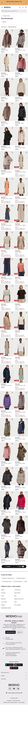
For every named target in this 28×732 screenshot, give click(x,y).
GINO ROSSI (17, 592)
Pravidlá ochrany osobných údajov (10, 702)
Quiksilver (3, 598)
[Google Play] (9, 665)
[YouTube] (14, 688)
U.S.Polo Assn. (17, 589)
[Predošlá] (1, 2)
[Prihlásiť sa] (19, 7)
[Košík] (25, 7)
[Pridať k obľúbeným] (12, 30)
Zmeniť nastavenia (16, 700)
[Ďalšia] (26, 2)
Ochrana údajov (21, 702)
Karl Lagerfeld (17, 604)
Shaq (15, 601)
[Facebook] (18, 688)
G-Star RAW (4, 601)
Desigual (3, 604)
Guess (2, 595)
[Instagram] (9, 688)
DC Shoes (3, 592)
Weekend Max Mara (19, 598)
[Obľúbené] (22, 7)
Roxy (15, 595)
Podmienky (9, 700)
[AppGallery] (14, 668)
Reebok (2, 589)
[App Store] (18, 665)
